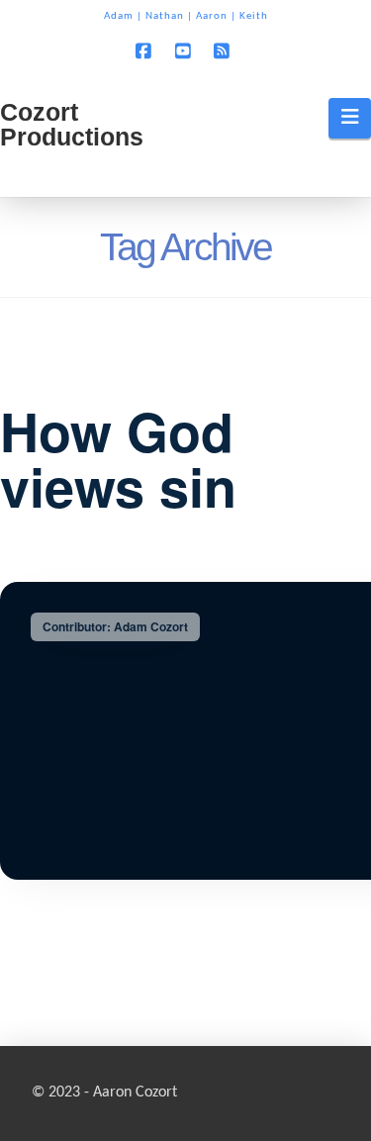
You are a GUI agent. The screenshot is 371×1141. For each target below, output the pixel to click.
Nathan (164, 16)
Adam (119, 16)
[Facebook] (146, 50)
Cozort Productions (71, 124)
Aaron (212, 16)
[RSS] (224, 50)
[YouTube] (186, 50)
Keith (253, 16)
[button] (349, 118)
